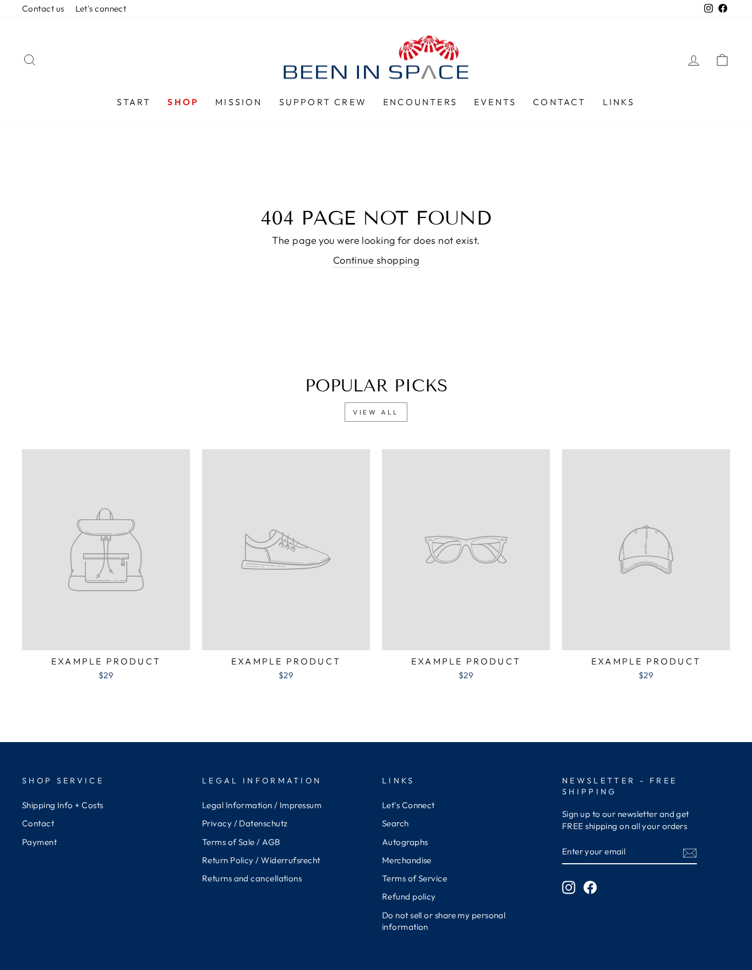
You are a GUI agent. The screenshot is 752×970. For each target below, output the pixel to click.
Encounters (420, 101)
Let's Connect (408, 805)
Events (495, 101)
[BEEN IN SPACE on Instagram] (568, 887)
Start (134, 101)
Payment (39, 842)
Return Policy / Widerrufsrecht (261, 860)
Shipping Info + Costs (62, 805)
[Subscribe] (690, 852)
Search (395, 823)
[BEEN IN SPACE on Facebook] (590, 887)
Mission (238, 101)
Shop (183, 101)
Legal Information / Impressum (261, 805)
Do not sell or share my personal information (443, 921)
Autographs (405, 842)
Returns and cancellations (252, 878)
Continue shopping (376, 260)
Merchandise (407, 860)
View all (376, 412)
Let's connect (101, 8)
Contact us (43, 8)
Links (619, 101)
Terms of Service (414, 878)
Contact (559, 101)
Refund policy (409, 896)
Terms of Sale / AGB (241, 842)
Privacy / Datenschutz (244, 823)
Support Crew (323, 101)
